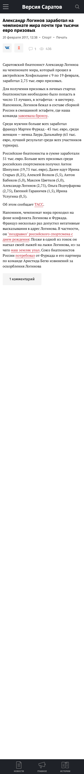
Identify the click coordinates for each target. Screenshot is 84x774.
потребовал (25, 255)
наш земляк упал (25, 250)
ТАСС (38, 204)
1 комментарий (22, 279)
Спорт (47, 37)
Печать (61, 37)
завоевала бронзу (32, 115)
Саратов (42, 7)
